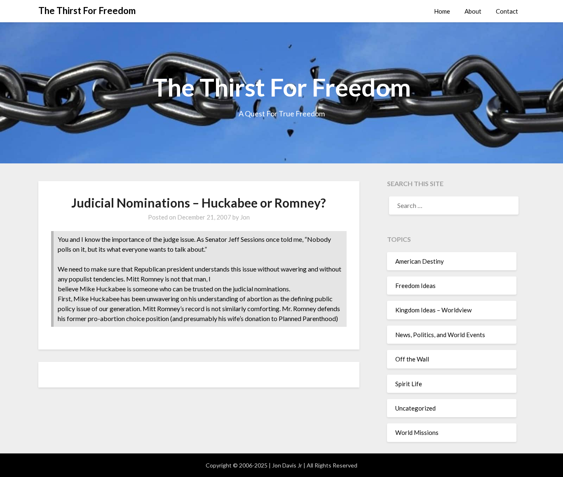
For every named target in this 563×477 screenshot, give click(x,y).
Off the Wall (412, 359)
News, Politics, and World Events (440, 334)
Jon (245, 217)
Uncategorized (415, 408)
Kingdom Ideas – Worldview (433, 310)
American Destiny (419, 261)
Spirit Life (408, 383)
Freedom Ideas (415, 285)
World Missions (417, 432)
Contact (507, 11)
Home (442, 11)
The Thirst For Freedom (87, 10)
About (472, 11)
